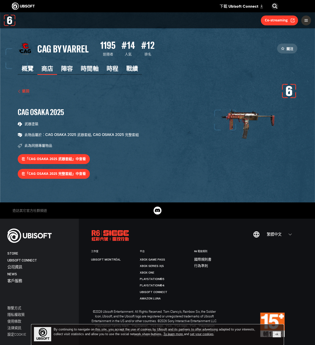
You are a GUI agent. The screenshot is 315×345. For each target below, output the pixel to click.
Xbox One (147, 272)
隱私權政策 (16, 314)
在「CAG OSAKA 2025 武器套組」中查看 (54, 158)
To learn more (173, 334)
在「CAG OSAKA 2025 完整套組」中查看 (54, 173)
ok (276, 334)
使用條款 (14, 321)
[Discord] (157, 210)
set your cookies (202, 334)
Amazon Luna (150, 298)
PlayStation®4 (152, 285)
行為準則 (201, 266)
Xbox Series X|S (152, 266)
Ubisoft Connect (22, 260)
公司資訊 (14, 267)
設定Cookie (16, 334)
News (12, 274)
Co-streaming (276, 20)
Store (12, 253)
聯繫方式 (14, 308)
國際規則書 (202, 259)
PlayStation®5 (152, 279)
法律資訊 (14, 328)
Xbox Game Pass (152, 259)
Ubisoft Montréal (106, 259)
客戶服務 (14, 281)
